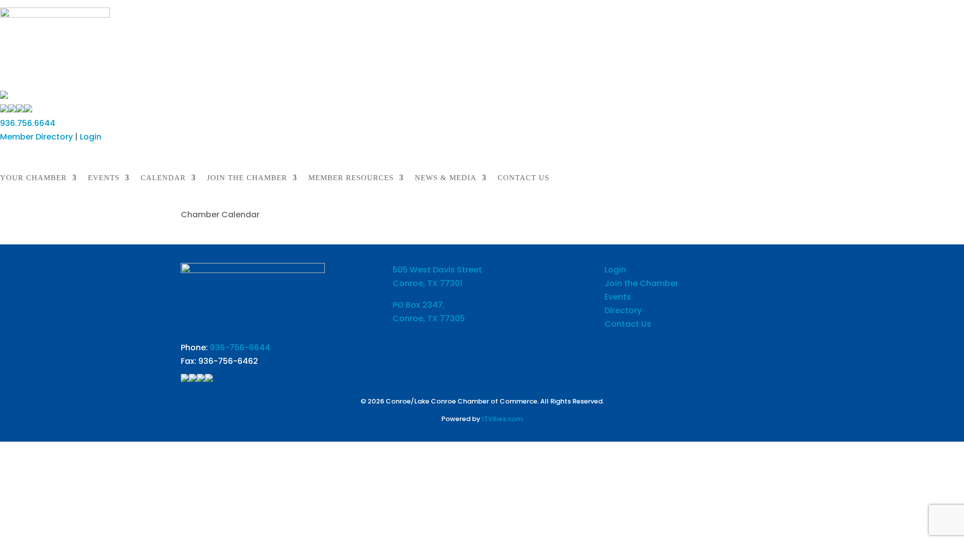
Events (618, 297)
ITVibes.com (502, 419)
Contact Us (628, 324)
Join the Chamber (641, 283)
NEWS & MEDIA (445, 178)
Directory (623, 310)
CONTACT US (523, 178)
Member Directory (36, 137)
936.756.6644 (27, 123)
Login (90, 137)
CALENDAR (163, 178)
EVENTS (103, 178)
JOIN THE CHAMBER (247, 178)
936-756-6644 (240, 347)
